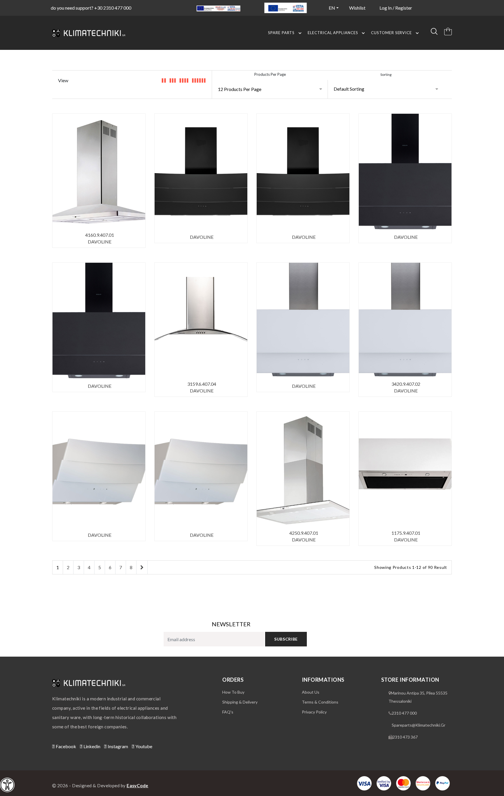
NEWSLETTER (231, 623)
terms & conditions (320, 701)
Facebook (65, 746)
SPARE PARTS (281, 32)
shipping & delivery (240, 701)
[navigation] (7, 785)
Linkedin (91, 746)
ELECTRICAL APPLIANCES (333, 32)
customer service (391, 32)
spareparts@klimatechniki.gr (418, 725)
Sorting (385, 74)
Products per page (270, 74)
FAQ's (227, 711)
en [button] (332, 7)
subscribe (286, 639)
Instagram (117, 746)
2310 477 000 (404, 713)
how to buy (233, 692)
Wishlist (357, 7)
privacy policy (314, 711)
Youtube (143, 746)
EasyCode (137, 785)
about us (310, 692)
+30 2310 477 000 (112, 7)
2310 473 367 (405, 736)
